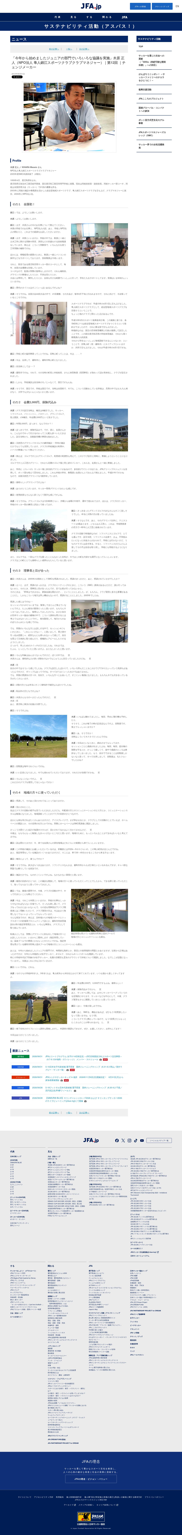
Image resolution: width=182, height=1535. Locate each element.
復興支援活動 (145, 89)
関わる (107, 17)
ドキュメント (134, 1329)
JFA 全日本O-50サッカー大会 (141, 1203)
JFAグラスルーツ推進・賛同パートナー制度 (25, 1309)
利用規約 (60, 1497)
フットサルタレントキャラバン (100, 1292)
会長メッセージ (135, 1273)
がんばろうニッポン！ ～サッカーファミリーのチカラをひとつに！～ (152, 77)
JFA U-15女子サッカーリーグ (141, 1178)
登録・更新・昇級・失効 (56, 1323)
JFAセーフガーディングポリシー (59, 1386)
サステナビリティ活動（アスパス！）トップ (104, 1313)
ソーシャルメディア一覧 (159, 1140)
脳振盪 (50, 1348)
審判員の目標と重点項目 (56, 1292)
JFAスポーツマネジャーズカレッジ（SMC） (152, 134)
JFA (91, 1265)
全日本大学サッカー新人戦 (57, 1196)
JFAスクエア (14, 1290)
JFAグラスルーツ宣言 (17, 1273)
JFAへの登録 (140, 6)
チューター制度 (53, 1327)
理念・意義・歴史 (54, 1320)
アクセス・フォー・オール (139, 1300)
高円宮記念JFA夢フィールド (99, 1304)
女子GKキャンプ (94, 1285)
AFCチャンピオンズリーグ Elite (59, 1170)
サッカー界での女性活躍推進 (151, 146)
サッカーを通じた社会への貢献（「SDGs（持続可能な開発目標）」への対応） (152, 60)
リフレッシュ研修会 (55, 1311)
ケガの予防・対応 (54, 1368)
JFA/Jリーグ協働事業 (96, 1307)
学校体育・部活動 (16, 1297)
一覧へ (69, 48)
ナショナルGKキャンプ (97, 1283)
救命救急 (51, 1353)
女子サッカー (134, 1318)
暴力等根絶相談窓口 (55, 1429)
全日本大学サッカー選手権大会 (59, 1191)
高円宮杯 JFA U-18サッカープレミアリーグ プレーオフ (108, 1166)
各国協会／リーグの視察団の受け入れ (102, 1370)
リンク (132, 1351)
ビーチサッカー (15, 1213)
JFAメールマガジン (137, 1355)
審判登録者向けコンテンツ (57, 1285)
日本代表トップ (15, 1156)
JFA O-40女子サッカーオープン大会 (143, 1163)
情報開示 (133, 1287)
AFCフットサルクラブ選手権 (141, 1238)
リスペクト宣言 (53, 1381)
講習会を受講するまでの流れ (58, 1306)
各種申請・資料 (53, 1325)
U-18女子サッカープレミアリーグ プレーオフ (147, 1173)
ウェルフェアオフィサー (56, 1415)
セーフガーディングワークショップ (60, 1422)
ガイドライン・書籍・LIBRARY (59, 1375)
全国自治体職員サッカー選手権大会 (60, 1184)
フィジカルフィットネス (56, 1332)
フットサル (134, 1321)
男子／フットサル (16, 1199)
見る (74, 17)
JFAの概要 (133, 1275)
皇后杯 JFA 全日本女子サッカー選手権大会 (146, 1159)
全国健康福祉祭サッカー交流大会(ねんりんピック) (148, 1210)
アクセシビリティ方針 (43, 1497)
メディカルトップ (54, 1346)
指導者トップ (52, 1296)
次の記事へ (84, 48)
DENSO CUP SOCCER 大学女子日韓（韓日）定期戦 (66, 1206)
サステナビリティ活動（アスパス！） (91, 26)
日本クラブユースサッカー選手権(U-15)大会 (104, 1194)
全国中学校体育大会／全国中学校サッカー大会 (105, 1189)
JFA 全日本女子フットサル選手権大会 (144, 1219)
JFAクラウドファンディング (58, 1436)
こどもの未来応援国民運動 (98, 1332)
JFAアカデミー (94, 1300)
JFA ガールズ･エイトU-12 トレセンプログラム (105, 1287)
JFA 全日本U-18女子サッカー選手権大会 (145, 1171)
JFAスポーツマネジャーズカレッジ (101, 1334)
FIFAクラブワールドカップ (57, 1216)
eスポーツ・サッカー (17, 1219)
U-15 (12, 1178)
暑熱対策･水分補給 (54, 1351)
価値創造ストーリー (137, 1292)
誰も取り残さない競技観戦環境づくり (102, 1318)
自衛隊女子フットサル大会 (140, 1221)
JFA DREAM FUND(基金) (57, 1439)
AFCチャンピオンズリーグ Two (59, 1172)
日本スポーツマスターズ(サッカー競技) (62, 1189)
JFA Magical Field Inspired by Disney (23, 1278)
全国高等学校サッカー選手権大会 (101, 1168)
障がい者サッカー (16, 1299)
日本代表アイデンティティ (19, 1223)
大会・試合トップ (54, 1156)
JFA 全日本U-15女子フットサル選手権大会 (146, 1231)
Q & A (132, 1347)
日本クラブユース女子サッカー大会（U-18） (146, 1188)
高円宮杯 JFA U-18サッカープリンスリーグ (104, 1163)
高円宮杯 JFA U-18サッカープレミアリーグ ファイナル (108, 1159)
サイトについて (25, 1497)
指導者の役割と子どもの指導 (58, 1398)
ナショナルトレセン (96, 1278)
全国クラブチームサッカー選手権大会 (61, 1179)
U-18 (12, 1171)
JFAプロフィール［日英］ (139, 1307)
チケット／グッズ (136, 1336)
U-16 (12, 1176)
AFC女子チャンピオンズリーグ (141, 1190)
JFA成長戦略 (134, 1280)
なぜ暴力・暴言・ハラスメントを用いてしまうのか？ (66, 1393)
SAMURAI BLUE (16, 1162)
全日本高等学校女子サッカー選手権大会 (145, 1180)
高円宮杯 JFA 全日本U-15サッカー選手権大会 (105, 1186)
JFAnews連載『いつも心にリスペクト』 (62, 1403)
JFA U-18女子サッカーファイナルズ (143, 1168)
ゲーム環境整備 (94, 1297)
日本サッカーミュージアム (140, 1256)
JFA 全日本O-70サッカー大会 (141, 1208)
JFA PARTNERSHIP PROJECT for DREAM (63, 1443)
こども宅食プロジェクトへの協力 (100, 1344)
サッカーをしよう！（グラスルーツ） (23, 1271)
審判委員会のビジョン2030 (57, 1273)
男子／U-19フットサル (18, 1202)
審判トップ (52, 1271)
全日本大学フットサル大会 (140, 1224)
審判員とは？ (52, 1275)
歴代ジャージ (15, 1225)
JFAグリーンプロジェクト (98, 1315)
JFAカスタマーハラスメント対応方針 (91, 1499)
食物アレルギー (53, 1363)
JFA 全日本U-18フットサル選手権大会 (144, 1226)
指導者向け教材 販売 (55, 1318)
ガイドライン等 (53, 1342)
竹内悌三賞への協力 (96, 1330)
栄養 (49, 1365)
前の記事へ (54, 48)
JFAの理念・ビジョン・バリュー (91, 1478)
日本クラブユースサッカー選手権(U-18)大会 (104, 1176)
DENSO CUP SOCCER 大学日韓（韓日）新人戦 (65, 1203)
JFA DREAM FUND (137, 1304)
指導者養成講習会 (54, 1308)
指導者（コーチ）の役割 (56, 1298)
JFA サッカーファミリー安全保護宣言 (61, 1383)
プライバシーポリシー (154, 1497)
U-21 (12, 1167)
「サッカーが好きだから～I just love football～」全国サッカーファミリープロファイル (27, 1305)
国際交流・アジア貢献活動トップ (100, 1355)
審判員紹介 (52, 1283)
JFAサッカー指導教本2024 (57, 1315)
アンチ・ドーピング (55, 1360)
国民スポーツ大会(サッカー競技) (59, 1174)
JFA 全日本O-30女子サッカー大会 (142, 1161)
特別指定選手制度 (95, 1295)
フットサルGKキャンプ (97, 1290)
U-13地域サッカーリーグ (98, 1191)
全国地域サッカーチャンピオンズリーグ (62, 1177)
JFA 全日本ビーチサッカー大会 (141, 1244)
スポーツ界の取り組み (55, 1410)
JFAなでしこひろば (17, 1280)
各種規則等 (134, 1344)
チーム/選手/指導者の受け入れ (99, 1367)
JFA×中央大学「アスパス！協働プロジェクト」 (105, 1325)
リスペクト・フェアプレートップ (59, 1379)
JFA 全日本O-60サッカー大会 (141, 1206)
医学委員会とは (53, 1372)
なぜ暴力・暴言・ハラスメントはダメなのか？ (64, 1395)
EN (177, 6)
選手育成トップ (94, 1271)
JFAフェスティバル (17, 1302)
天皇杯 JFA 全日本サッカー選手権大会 (61, 1165)
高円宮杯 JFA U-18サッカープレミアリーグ (104, 1161)
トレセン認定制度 (95, 1275)
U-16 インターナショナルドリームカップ (103, 1180)
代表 (58, 17)
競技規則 (51, 1287)
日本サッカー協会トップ (138, 1271)
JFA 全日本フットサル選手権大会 (142, 1217)
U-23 (12, 1165)
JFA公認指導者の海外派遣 (57, 1337)
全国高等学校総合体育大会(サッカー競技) (103, 1171)
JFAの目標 (133, 1278)
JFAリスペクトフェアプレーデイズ (60, 1412)
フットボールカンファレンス (58, 1313)
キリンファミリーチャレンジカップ (22, 1285)
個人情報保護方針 (74, 1497)
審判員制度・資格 (54, 1280)
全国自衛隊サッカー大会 (56, 1186)
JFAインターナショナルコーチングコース (62, 1340)
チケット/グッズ (162, 6)
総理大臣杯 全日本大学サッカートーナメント (63, 1194)
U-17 (12, 1174)
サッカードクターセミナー (57, 1355)
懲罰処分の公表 (53, 1432)
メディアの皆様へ (86, 1505)
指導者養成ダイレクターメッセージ (60, 1301)
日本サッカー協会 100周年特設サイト (143, 1297)
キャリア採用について (106, 1505)
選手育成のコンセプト (96, 1273)
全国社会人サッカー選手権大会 (59, 1182)
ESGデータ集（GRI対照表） (140, 1290)
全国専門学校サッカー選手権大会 (59, 1213)
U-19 (12, 1169)
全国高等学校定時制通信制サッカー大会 (103, 1173)
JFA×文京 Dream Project (138, 1302)
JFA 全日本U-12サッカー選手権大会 (101, 1205)
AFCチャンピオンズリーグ (57, 1167)
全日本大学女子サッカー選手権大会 (143, 1166)
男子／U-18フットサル (18, 1204)
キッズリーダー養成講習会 (19, 1295)
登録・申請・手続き (137, 1285)
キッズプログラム (16, 1292)
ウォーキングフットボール (19, 1287)
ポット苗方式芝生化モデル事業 (151, 121)
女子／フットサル (16, 1207)
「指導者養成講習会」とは (57, 1303)
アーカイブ (69, 1505)
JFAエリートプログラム (97, 1280)
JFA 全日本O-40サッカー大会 (141, 1201)
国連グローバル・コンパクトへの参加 (151, 109)
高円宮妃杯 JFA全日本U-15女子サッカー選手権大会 (149, 1176)
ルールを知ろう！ (137, 1248)
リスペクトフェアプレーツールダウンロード (63, 1427)
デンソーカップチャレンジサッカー (60, 1199)
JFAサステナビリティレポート (99, 1347)
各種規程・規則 (135, 1283)
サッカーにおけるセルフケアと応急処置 (62, 1370)
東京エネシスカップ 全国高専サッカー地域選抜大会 (66, 1211)
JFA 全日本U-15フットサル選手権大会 (144, 1229)
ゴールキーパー (53, 1330)
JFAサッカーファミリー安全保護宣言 (102, 1322)
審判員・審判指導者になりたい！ (59, 1278)
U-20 (12, 1187)
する (89, 17)
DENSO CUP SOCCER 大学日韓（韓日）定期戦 (65, 1201)
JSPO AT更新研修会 (55, 1358)
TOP (141, 46)
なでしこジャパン (16, 1184)
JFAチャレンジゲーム (17, 1282)
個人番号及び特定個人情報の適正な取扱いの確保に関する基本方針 (113, 1497)
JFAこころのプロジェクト (151, 98)
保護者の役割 (52, 1400)
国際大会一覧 (52, 1159)
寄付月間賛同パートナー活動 (99, 1351)
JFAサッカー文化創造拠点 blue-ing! (143, 1252)
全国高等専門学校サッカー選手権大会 (61, 1208)
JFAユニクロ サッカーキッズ (20, 1275)
